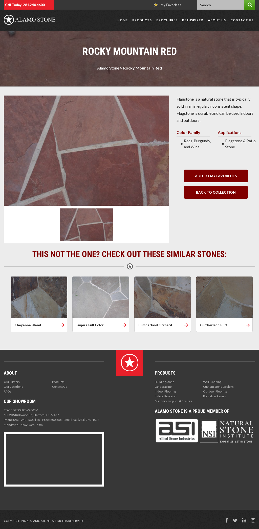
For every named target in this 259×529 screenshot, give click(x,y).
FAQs (7, 391)
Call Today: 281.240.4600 (25, 5)
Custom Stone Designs (218, 386)
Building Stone (164, 382)
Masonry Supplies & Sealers (173, 401)
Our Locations (13, 386)
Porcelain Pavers (214, 396)
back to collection (216, 192)
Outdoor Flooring (215, 391)
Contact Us (241, 20)
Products (142, 20)
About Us (217, 20)
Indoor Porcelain (166, 396)
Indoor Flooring (165, 391)
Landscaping (163, 386)
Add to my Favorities (216, 176)
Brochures (167, 20)
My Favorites (171, 5)
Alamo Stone (108, 67)
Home (122, 20)
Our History (12, 382)
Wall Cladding (212, 382)
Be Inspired (192, 20)
